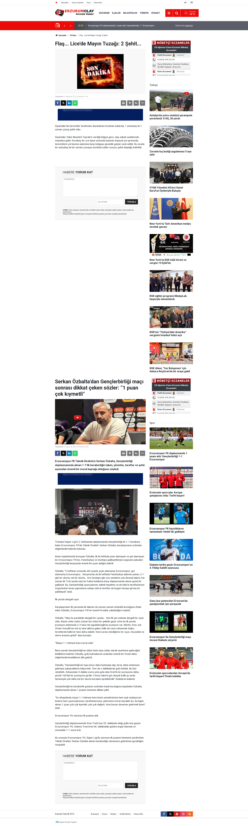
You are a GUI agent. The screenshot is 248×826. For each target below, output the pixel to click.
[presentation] (64, 25)
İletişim (113, 814)
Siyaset (155, 13)
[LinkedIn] (69, 103)
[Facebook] (57, 103)
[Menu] (169, 13)
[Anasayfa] (56, 3)
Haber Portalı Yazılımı (68, 822)
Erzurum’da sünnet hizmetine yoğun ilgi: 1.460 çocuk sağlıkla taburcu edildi (121, 25)
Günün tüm (184, 25)
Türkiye (144, 13)
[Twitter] (63, 103)
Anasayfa (62, 35)
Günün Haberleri (78, 3)
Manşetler (64, 3)
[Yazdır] (123, 103)
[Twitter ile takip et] (170, 814)
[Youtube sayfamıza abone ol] (177, 814)
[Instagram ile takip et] (183, 814)
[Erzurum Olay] (74, 13)
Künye (104, 814)
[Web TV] (185, 2)
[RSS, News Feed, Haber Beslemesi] (190, 814)
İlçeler (116, 13)
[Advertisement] (42, 69)
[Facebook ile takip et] (164, 814)
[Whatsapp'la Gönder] (75, 103)
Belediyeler (130, 13)
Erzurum (104, 13)
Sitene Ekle (98, 3)
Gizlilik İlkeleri (125, 814)
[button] (129, 103)
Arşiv (89, 3)
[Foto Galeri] (191, 2)
